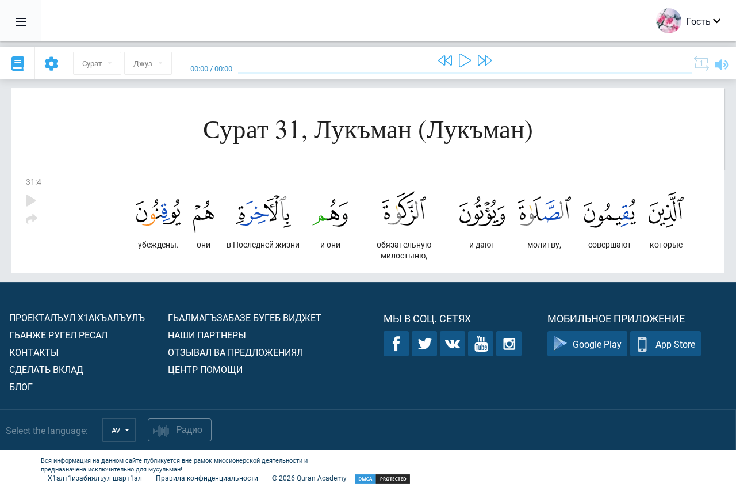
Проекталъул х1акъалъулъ (77, 317)
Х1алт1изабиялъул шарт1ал (95, 477)
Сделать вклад (46, 369)
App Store (675, 344)
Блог (21, 386)
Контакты (34, 352)
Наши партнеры (207, 335)
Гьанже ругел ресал (58, 335)
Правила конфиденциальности (207, 477)
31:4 (33, 181)
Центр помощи (205, 369)
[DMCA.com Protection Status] (382, 479)
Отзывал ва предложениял (235, 352)
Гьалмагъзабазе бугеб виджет (244, 317)
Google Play (597, 344)
